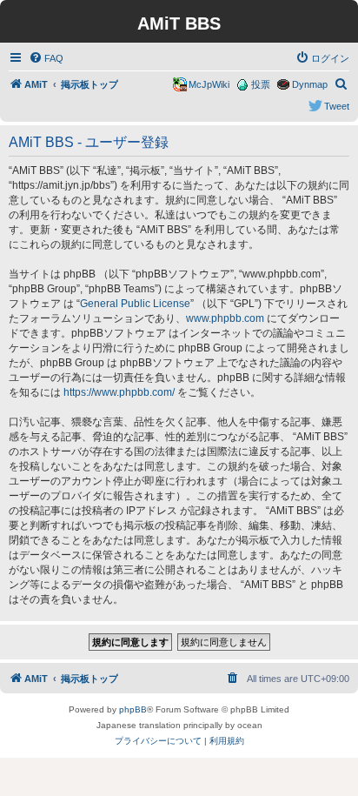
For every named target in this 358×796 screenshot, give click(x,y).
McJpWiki (209, 84)
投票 (260, 84)
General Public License (135, 304)
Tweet (336, 106)
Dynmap (310, 84)
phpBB (133, 709)
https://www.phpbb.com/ (119, 392)
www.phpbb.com (225, 318)
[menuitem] (46, 58)
